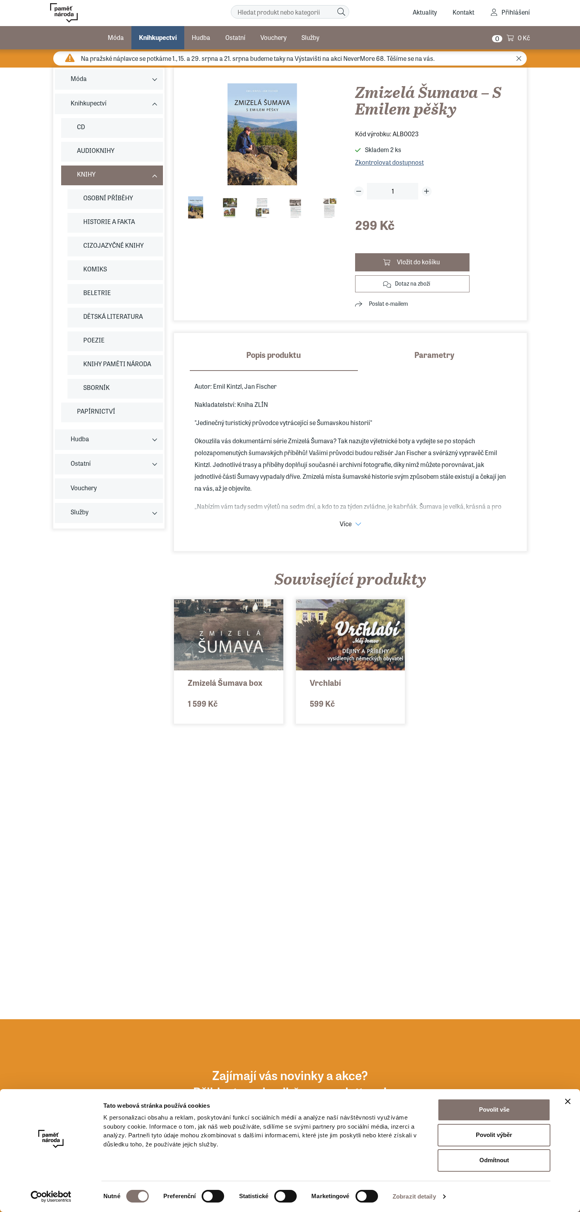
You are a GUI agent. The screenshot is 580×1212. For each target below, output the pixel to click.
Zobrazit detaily (414, 1196)
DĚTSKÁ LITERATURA (113, 316)
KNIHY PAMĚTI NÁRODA (117, 363)
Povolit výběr (494, 1134)
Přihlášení (515, 12)
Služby (310, 37)
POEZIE (94, 339)
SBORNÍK (96, 387)
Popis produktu (273, 354)
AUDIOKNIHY (95, 150)
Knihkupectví (158, 37)
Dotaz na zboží (412, 283)
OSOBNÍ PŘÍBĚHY (108, 197)
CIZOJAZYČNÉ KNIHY (113, 245)
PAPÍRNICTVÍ (96, 411)
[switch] (213, 1196)
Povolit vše (494, 1109)
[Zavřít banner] (568, 1101)
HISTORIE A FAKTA (109, 221)
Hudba (201, 37)
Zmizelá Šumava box (225, 682)
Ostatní (235, 37)
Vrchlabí (325, 682)
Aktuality (425, 12)
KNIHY (86, 174)
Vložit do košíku (418, 261)
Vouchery (273, 37)
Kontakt (463, 12)
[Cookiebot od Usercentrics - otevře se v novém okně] (51, 1197)
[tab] (274, 360)
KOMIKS (95, 268)
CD (81, 126)
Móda (116, 37)
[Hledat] (341, 12)
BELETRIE (97, 292)
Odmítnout (494, 1160)
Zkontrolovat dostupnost (389, 162)
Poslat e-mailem (388, 303)
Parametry (434, 354)
